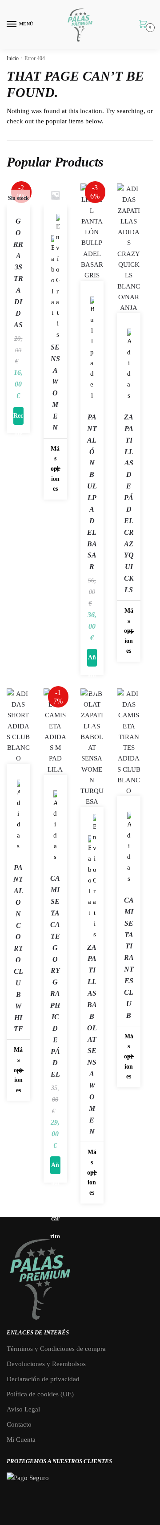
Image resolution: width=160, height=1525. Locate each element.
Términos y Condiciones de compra (56, 1348)
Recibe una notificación (18, 418)
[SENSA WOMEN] (55, 195)
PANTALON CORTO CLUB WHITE (18, 948)
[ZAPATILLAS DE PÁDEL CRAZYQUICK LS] (128, 248)
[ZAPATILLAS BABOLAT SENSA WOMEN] (92, 747)
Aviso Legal (23, 1409)
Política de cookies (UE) (40, 1394)
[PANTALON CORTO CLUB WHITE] (18, 726)
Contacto (19, 1424)
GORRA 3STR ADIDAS (18, 273)
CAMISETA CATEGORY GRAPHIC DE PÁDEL (55, 976)
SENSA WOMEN (55, 387)
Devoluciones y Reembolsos (46, 1363)
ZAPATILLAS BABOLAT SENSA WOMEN (92, 1039)
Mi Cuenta (21, 1439)
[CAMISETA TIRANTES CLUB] (128, 742)
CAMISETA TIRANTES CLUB (129, 957)
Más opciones (55, 468)
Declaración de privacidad (43, 1379)
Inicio (13, 58)
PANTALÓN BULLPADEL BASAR (92, 491)
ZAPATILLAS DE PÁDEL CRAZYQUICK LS (129, 503)
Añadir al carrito (92, 660)
